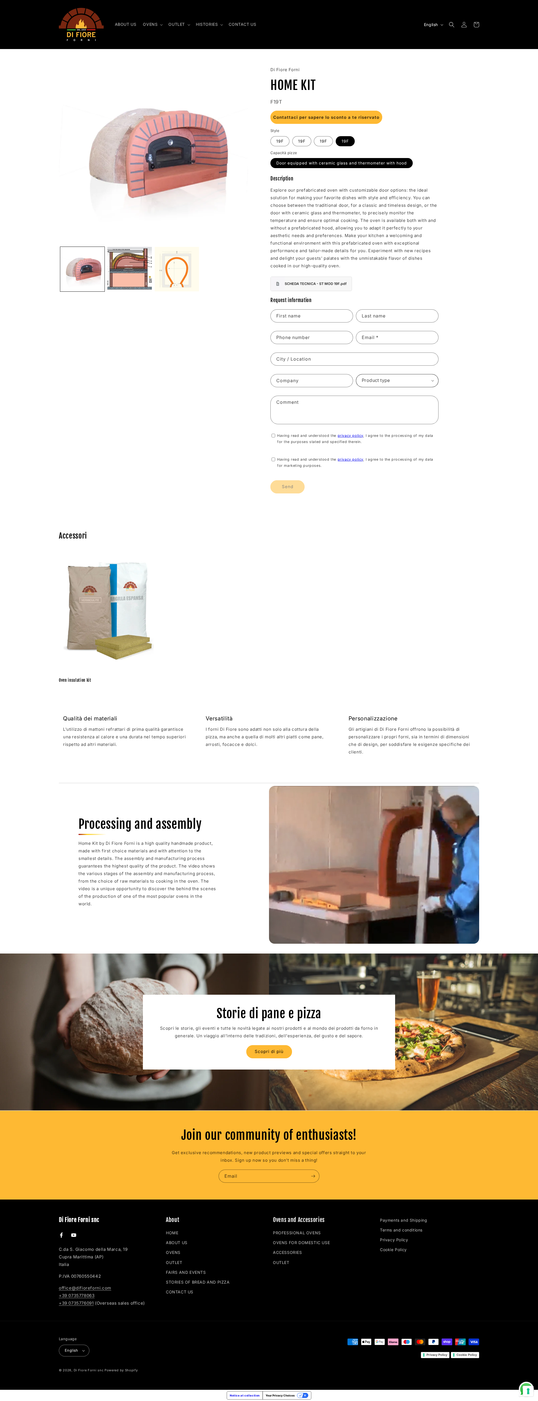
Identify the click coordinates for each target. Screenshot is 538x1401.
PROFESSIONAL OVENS (297, 1232)
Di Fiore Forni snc (89, 1370)
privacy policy (350, 435)
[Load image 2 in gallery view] (129, 269)
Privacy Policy (394, 1239)
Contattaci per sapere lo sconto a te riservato (326, 117)
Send (287, 486)
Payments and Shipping (403, 1220)
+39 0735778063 (76, 1295)
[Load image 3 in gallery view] (177, 269)
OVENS (173, 1252)
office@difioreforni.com (85, 1288)
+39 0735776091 (76, 1303)
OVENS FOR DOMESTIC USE (301, 1242)
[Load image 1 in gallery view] (82, 269)
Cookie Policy (393, 1249)
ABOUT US (176, 1242)
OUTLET (174, 1262)
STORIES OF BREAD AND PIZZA (198, 1282)
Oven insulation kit (75, 680)
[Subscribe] (313, 1176)
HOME (172, 1232)
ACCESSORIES (287, 1252)
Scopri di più (269, 1051)
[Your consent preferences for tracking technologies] (528, 1391)
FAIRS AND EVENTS (186, 1272)
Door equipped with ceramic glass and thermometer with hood (341, 163)
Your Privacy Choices (280, 1395)
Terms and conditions (401, 1230)
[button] (152, 24)
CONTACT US (179, 1291)
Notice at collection (245, 1395)
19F (280, 141)
